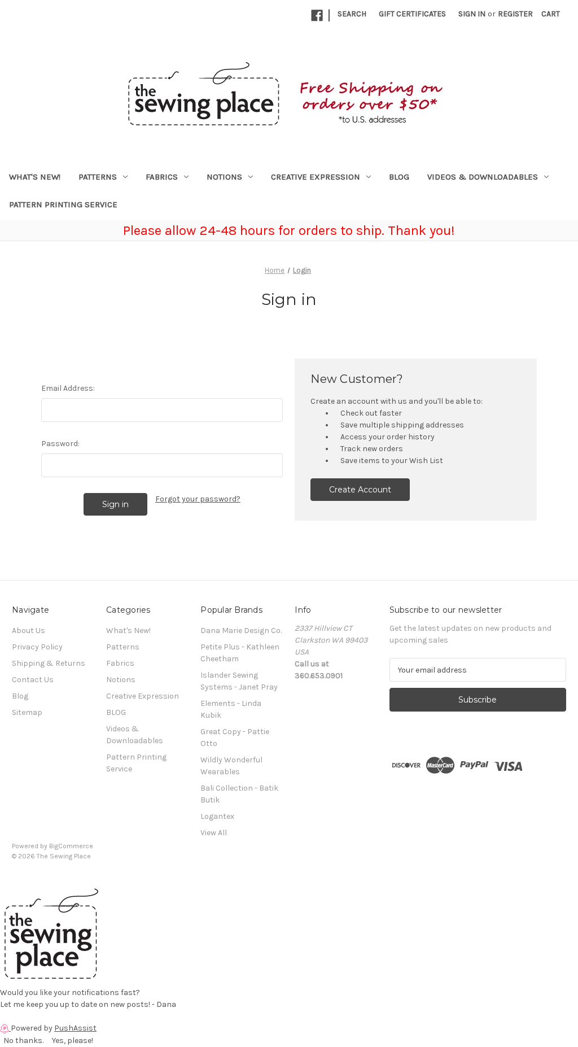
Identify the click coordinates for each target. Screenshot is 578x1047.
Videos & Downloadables (482, 177)
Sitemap (27, 712)
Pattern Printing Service (63, 204)
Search (352, 14)
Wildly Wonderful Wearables (231, 765)
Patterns (97, 177)
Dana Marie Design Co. (241, 630)
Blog (20, 696)
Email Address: (68, 388)
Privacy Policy (37, 647)
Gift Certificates (412, 14)
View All (213, 832)
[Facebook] (317, 15)
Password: (60, 443)
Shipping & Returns (48, 663)
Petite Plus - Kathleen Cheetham (239, 653)
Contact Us (33, 679)
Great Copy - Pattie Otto (234, 737)
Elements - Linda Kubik (230, 709)
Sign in (471, 14)
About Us (28, 630)
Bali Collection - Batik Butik (239, 794)
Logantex (217, 816)
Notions (224, 177)
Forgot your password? (197, 499)
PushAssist (75, 1028)
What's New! (34, 177)
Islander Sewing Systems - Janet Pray (239, 681)
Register (515, 14)
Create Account (360, 490)
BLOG (399, 177)
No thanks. (23, 1040)
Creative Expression (315, 177)
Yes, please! (72, 1040)
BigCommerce (71, 846)
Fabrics (162, 177)
